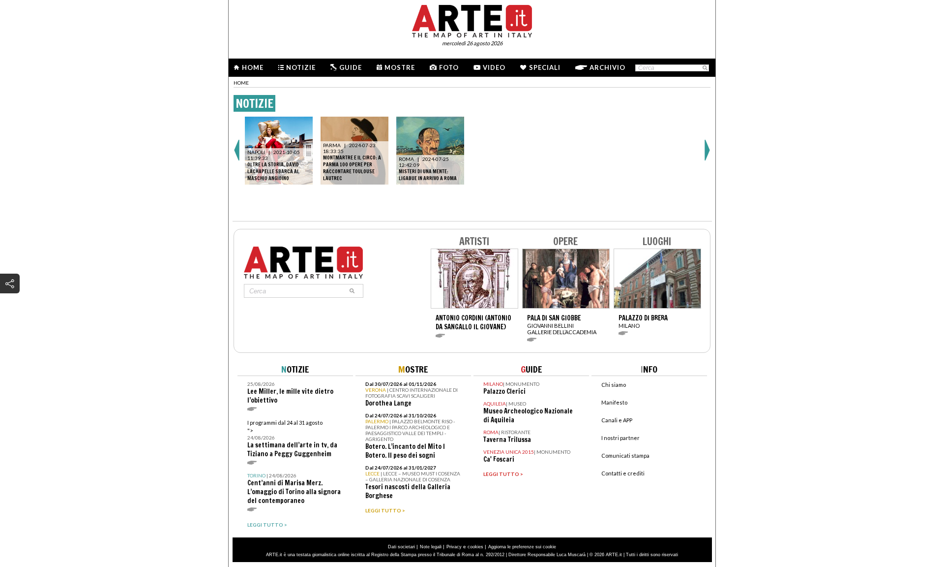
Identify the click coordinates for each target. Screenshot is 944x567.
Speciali (544, 67)
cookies (475, 546)
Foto (449, 67)
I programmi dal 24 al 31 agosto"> (292, 438)
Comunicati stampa (625, 455)
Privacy (454, 546)
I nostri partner (620, 438)
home (241, 83)
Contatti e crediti (623, 473)
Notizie (301, 67)
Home (253, 67)
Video (494, 67)
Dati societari (401, 546)
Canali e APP (616, 420)
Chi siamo (613, 384)
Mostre (399, 67)
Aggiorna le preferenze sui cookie (522, 546)
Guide (350, 67)
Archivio (607, 67)
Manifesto (614, 402)
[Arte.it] (472, 19)
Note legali (431, 546)
